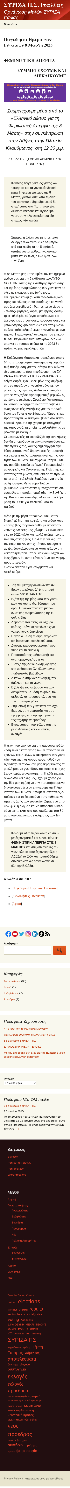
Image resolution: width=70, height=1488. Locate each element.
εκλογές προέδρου (18, 1389)
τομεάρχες (30, 1446)
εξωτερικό (34, 1397)
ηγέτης (11, 1407)
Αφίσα (16, 903)
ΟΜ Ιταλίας (19, 1335)
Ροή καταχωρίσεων (19, 1163)
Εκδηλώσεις (11, 993)
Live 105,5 (14, 1272)
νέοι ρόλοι (30, 1420)
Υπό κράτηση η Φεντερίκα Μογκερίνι (26, 1028)
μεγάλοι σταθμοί (15, 1421)
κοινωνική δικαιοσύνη (21, 1411)
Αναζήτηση (11, 943)
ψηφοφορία (26, 1452)
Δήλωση (12, 1330)
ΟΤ (27, 1335)
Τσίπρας (15, 1354)
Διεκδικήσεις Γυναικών (28, 896)
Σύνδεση (13, 1157)
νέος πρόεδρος (20, 1431)
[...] (17, 1128)
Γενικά (7, 987)
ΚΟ (10, 1335)
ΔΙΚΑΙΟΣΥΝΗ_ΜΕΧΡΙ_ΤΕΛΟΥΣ (27, 1326)
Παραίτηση (36, 1335)
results (36, 1310)
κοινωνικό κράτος (21, 1416)
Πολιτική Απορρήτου (24, 1241)
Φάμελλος (31, 1354)
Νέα (14, 1235)
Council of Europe (16, 1296)
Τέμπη (38, 1348)
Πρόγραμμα (19, 1229)
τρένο (11, 1452)
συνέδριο (15, 1446)
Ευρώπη (23, 1330)
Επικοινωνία (19, 1259)
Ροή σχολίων (16, 1170)
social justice (34, 1315)
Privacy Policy (12, 1480)
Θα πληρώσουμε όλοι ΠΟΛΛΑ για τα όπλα (29, 1034)
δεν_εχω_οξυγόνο (19, 1366)
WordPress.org (17, 1176)
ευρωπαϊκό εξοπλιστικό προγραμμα (24, 1402)
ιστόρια (19, 1407)
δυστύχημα (17, 1371)
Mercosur (12, 1311)
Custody (30, 1296)
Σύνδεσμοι (18, 1253)
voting (13, 1321)
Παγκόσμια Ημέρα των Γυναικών (34, 888)
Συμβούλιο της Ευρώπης (19, 1349)
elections (29, 1303)
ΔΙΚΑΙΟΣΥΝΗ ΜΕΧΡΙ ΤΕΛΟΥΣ (22, 1046)
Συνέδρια (9, 999)
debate (12, 1303)
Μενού (8, 24)
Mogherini (23, 1311)
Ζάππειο (34, 1330)
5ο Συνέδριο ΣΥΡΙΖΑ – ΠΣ (20, 1040)
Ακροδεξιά (27, 1321)
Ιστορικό (9, 1078)
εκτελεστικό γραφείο (17, 1398)
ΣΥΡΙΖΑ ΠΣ (22, 1341)
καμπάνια (32, 1407)
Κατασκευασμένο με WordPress (43, 1480)
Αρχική (12, 1200)
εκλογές (17, 1378)
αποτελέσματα (22, 1360)
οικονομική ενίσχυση (17, 1442)
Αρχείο (12, 1266)
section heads (16, 1315)
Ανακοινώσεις (12, 981)
